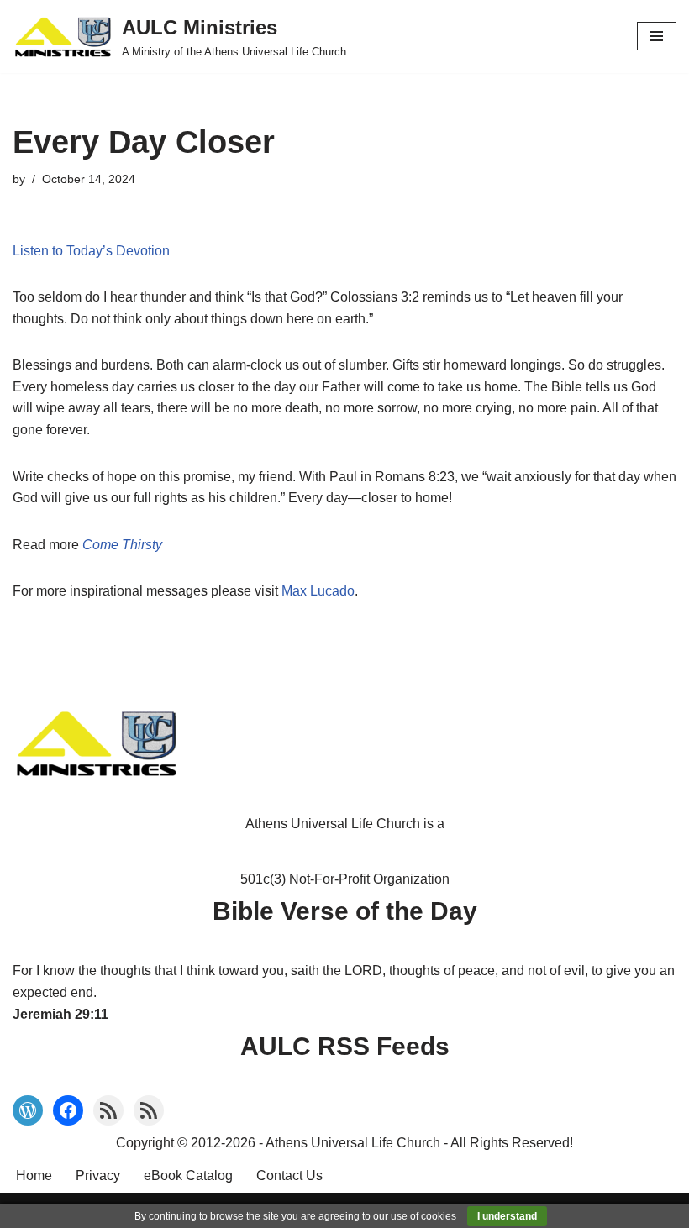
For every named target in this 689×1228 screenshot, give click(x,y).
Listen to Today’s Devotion (91, 251)
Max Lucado (318, 591)
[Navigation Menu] (656, 36)
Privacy (98, 1175)
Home (34, 1175)
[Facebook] (68, 1110)
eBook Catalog (188, 1175)
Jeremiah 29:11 (60, 1014)
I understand (507, 1216)
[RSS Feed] (108, 1110)
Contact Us (289, 1175)
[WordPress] (28, 1110)
